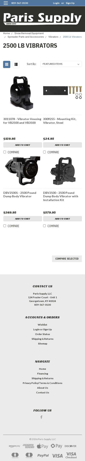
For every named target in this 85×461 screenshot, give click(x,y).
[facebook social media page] (41, 417)
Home (6, 33)
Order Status (42, 334)
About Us (42, 387)
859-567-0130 (19, 3)
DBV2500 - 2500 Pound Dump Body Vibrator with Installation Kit (60, 196)
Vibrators (53, 37)
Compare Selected (67, 258)
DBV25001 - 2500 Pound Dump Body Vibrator (19, 194)
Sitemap (42, 343)
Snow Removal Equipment (29, 33)
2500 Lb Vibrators (72, 37)
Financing (42, 373)
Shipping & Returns (42, 338)
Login (56, 3)
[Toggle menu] (5, 5)
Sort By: (31, 64)
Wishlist (42, 324)
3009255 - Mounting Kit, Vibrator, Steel (59, 120)
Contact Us (42, 392)
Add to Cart (22, 144)
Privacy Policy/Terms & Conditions (42, 383)
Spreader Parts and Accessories (26, 37)
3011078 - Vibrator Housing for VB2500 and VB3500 (22, 120)
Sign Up (70, 3)
